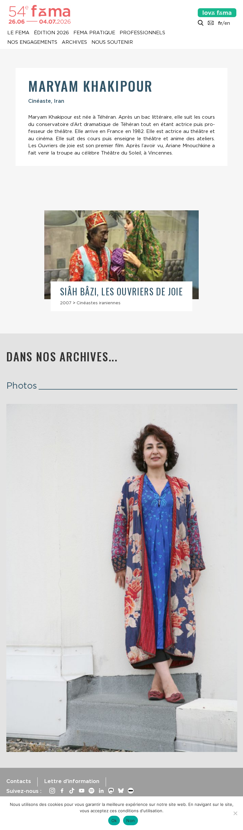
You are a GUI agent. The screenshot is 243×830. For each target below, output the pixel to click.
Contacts (18, 781)
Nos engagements (32, 42)
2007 (66, 302)
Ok (114, 820)
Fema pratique (94, 33)
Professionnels (142, 33)
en (227, 23)
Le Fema (18, 33)
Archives (74, 42)
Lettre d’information (71, 781)
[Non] (235, 813)
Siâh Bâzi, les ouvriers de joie (121, 291)
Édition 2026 (51, 33)
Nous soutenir (112, 42)
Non (130, 820)
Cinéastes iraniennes (99, 302)
